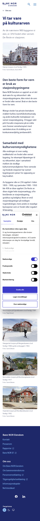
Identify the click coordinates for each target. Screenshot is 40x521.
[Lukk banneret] (36, 215)
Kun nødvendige (20, 304)
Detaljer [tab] (20, 221)
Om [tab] (32, 221)
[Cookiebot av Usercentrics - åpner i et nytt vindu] (23, 214)
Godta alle (20, 290)
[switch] (34, 266)
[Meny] (34, 4)
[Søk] (29, 4)
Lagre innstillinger (20, 297)
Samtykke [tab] (7, 221)
